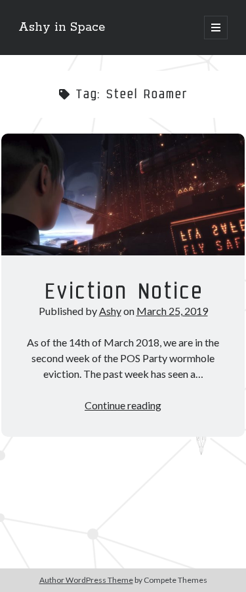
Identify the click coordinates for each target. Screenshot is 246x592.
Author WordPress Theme (86, 580)
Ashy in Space (61, 27)
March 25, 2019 (172, 311)
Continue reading (123, 405)
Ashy (110, 311)
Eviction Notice (123, 194)
